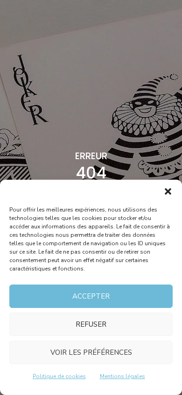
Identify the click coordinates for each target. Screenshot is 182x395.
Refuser (91, 324)
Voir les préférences (91, 352)
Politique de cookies (59, 376)
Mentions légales (122, 376)
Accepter (91, 296)
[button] (168, 191)
